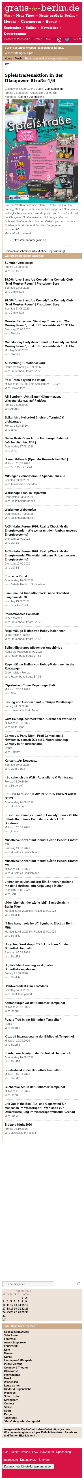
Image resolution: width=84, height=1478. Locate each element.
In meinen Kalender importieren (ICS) (8, 64)
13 (15, 1305)
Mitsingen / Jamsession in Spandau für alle (35, 476)
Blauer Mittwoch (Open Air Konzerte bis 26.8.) (36, 459)
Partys (8, 1414)
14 (19, 1305)
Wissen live (11, 1382)
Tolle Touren (11, 1335)
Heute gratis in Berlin (57, 15)
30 (26, 1312)
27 (15, 1312)
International (12, 1374)
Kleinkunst (11, 1371)
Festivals (10, 1339)
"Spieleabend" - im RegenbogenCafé (30, 685)
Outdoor (9, 1403)
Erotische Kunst (16, 576)
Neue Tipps (25, 15)
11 (8, 1305)
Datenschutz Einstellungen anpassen (28, 1466)
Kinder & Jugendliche (31, 96)
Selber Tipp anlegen (17, 38)
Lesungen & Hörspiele (18, 1360)
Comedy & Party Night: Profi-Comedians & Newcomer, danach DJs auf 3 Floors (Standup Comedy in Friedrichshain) (36, 740)
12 (11, 1305)
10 (4, 1305)
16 (26, 1305)
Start (8, 15)
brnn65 (15, 229)
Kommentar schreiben (35, 251)
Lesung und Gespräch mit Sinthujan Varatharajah (39, 702)
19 (11, 1308)
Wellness (10, 1392)
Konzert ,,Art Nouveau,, (21, 760)
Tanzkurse (10, 1417)
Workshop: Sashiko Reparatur (25, 493)
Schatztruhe (11, 1396)
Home (8, 58)
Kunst (8, 1356)
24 (4, 1312)
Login (77, 38)
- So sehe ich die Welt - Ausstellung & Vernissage (39, 777)
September (12, 28)
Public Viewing (13, 1364)
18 (8, 1308)
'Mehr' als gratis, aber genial (22, 1421)
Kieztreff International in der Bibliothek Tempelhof (39, 1036)
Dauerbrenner (15, 34)
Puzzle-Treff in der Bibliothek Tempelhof (32, 1019)
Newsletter (49, 28)
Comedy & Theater (16, 1367)
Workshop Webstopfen (20, 509)
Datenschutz (28, 1459)
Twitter (68, 40)
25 (8, 1312)
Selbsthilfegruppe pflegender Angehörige (33, 647)
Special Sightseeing (16, 1331)
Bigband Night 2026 (18, 1124)
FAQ (48, 38)
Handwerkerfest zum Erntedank (26, 986)
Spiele (8, 1407)
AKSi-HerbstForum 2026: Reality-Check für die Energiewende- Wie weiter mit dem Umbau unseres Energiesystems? (40, 555)
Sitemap (44, 1459)
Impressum (10, 1459)
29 (23, 1312)
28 (19, 1312)
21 (19, 1308)
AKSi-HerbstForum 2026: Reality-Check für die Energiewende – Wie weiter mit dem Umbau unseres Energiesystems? (41, 530)
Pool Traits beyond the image (25, 379)
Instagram (59, 40)
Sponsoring (63, 1452)
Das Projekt (11, 1452)
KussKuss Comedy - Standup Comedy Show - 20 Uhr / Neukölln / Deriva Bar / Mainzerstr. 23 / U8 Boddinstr (41, 819)
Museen (9, 1353)
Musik (18, 58)
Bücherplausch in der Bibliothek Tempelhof (35, 1087)
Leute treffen (12, 1385)
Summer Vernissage (19, 262)
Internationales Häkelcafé (22, 614)
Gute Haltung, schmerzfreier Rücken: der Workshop (40, 719)
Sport (7, 1410)
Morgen (10, 22)
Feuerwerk (11, 1346)
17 (4, 1308)
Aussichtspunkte (15, 1342)
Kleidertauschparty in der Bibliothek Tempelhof (37, 1053)
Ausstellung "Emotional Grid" (25, 363)
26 (11, 1312)
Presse (25, 1452)
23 (26, 1308)
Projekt (38, 38)
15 (23, 1305)
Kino (7, 1349)
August (51, 22)
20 (15, 1308)
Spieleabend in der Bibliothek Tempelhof (33, 1070)
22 (23, 1308)
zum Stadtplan (54, 88)
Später (31, 28)
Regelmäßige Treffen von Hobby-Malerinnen (35, 630)
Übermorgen (31, 22)
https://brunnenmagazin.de (30, 240)
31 (4, 1315)
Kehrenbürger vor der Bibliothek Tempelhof (35, 1003)
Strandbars (11, 1400)
